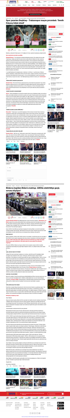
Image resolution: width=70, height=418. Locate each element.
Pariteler (47, 398)
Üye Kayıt (48, 404)
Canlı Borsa (26, 402)
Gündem (19, 5)
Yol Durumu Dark (9, 404)
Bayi (10, 365)
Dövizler (34, 404)
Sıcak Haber (42, 408)
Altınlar (34, 402)
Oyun (14, 141)
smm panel (17, 408)
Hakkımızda (23, 416)
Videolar (44, 5)
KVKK (38, 416)
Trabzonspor (22, 141)
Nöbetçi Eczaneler (18, 405)
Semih (18, 141)
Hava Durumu (27, 398)
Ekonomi (24, 5)
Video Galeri (42, 404)
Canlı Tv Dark (17, 402)
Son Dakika (8, 5)
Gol (11, 141)
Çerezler (35, 416)
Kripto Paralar (61, 398)
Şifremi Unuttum (50, 405)
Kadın (33, 5)
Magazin (13, 185)
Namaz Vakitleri (14, 398)
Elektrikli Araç (15, 365)
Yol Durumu (53, 398)
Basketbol (16, 18)
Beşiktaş (8, 141)
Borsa (7, 398)
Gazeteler (55, 5)
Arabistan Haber (8, 18)
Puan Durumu (35, 398)
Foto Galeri (38, 5)
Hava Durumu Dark (9, 402)
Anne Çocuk (18, 185)
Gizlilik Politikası (30, 416)
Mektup (20, 365)
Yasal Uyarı (46, 416)
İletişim (27, 416)
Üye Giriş (48, 402)
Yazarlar (49, 5)
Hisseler (41, 398)
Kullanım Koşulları (42, 416)
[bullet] (21, 180)
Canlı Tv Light (8, 405)
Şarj (23, 365)
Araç (7, 365)
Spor (29, 5)
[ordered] (19, 180)
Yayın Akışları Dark (18, 404)
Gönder (9, 180)
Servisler (14, 5)
